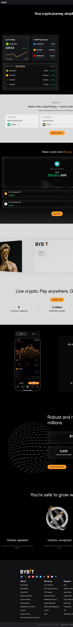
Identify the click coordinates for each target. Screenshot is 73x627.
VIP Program (48, 592)
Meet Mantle (24, 588)
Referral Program (49, 596)
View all (52, 66)
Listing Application (49, 603)
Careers (22, 610)
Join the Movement (57, 467)
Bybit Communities (26, 596)
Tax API (46, 610)
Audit (45, 614)
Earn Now (57, 214)
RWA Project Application (51, 606)
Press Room (24, 592)
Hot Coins (10, 66)
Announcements (25, 599)
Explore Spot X (57, 133)
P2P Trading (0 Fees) (51, 588)
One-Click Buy (48, 585)
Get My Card (57, 300)
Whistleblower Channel (27, 606)
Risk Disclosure (25, 603)
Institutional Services (50, 599)
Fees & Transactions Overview (30, 617)
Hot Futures (20, 66)
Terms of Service (64, 624)
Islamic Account (25, 614)
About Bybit (24, 585)
